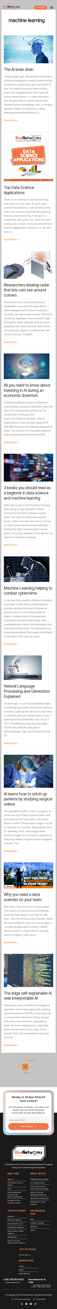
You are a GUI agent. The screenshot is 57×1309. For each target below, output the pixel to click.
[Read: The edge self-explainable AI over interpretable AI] (28, 970)
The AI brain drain (18, 69)
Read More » (11, 120)
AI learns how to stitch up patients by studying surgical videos (28, 799)
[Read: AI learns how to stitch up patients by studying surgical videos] (28, 771)
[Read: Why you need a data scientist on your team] (28, 875)
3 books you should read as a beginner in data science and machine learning (27, 492)
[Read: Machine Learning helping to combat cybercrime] (26, 569)
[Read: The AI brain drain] (28, 49)
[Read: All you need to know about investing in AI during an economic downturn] (26, 366)
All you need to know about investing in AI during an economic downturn (27, 390)
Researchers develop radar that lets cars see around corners (26, 290)
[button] (51, 7)
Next (28, 1072)
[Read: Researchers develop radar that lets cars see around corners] (28, 264)
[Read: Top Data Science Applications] (28, 156)
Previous (28, 1060)
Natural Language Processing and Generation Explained (27, 691)
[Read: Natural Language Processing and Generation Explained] (23, 667)
